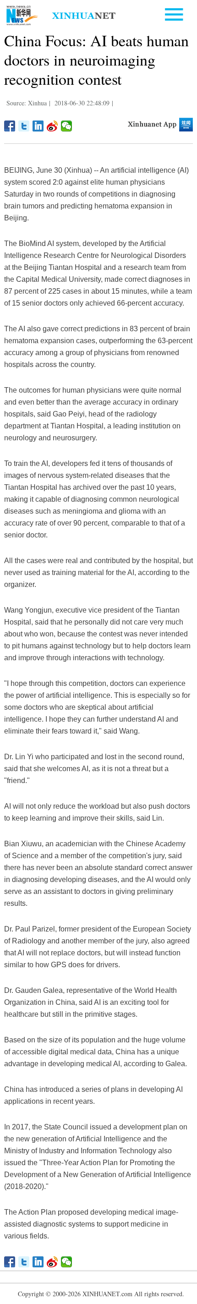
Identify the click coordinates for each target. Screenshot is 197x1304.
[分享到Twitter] (24, 126)
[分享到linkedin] (38, 126)
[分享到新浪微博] (52, 126)
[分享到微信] (66, 126)
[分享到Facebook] (10, 126)
